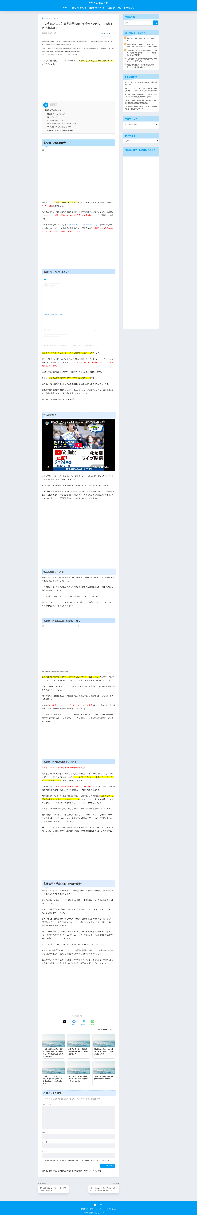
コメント (46, 1105)
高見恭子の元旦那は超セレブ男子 (60, 127)
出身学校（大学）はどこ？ (57, 114)
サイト (44, 1151)
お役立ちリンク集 (114, 8)
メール (46, 1142)
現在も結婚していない (56, 120)
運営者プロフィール (96, 8)
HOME (65, 8)
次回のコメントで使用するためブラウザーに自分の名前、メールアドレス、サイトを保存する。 (78, 1160)
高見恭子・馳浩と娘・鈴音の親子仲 (59, 130)
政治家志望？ (53, 117)
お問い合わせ (129, 8)
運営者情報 (84, 1209)
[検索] (155, 22)
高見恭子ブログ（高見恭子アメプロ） (83, 225)
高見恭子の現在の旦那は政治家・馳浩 (61, 123)
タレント (112, 1030)
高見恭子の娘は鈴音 (53, 110)
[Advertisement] (78, 82)
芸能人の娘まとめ (98, 2)
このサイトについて (78, 8)
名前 (45, 1132)
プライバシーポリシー (97, 1209)
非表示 (53, 105)
